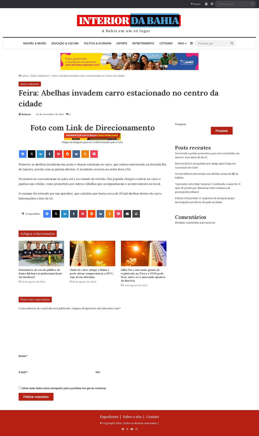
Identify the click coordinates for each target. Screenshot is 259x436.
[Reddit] (67, 154)
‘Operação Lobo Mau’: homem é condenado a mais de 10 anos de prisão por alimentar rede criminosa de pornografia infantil (207, 187)
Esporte (122, 43)
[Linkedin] (40, 154)
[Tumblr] (49, 154)
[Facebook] (23, 154)
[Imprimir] (136, 214)
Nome (23, 355)
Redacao (26, 114)
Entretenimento (143, 43)
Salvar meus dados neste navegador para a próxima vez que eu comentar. (64, 388)
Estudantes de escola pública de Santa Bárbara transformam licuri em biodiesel (40, 273)
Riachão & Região (34, 43)
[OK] (85, 154)
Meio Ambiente (40, 75)
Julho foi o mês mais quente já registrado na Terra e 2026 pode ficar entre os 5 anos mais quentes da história (143, 275)
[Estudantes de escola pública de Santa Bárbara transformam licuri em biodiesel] (41, 253)
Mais (181, 43)
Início (24, 75)
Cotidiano (166, 43)
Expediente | (111, 417)
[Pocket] (94, 154)
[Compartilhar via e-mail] (127, 214)
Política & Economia (97, 43)
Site (98, 372)
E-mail (23, 372)
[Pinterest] (58, 154)
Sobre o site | (134, 417)
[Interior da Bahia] (129, 22)
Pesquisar (180, 124)
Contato (152, 417)
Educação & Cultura (65, 43)
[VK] (76, 154)
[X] (31, 154)
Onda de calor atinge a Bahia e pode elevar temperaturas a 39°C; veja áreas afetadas (91, 273)
